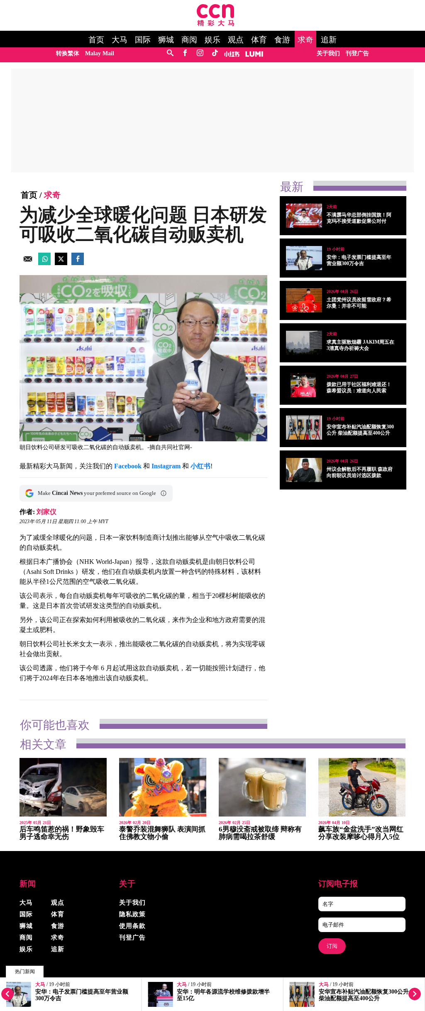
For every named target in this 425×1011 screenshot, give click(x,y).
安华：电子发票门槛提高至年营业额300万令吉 (359, 260)
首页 (96, 40)
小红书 (200, 466)
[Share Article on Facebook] (77, 262)
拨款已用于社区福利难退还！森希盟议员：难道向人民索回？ (359, 390)
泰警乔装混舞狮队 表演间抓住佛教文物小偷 (162, 833)
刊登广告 (357, 53)
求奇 (305, 40)
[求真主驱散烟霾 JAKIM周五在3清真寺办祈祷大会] (304, 343)
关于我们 (328, 53)
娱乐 (212, 40)
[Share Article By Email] (28, 262)
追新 (329, 40)
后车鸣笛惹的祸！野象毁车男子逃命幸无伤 (62, 833)
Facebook (128, 466)
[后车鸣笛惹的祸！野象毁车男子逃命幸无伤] (63, 787)
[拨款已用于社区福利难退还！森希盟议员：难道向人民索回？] (304, 385)
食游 (282, 40)
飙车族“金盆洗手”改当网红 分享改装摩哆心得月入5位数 (360, 836)
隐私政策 (132, 914)
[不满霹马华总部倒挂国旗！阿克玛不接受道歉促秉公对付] (304, 216)
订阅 (332, 946)
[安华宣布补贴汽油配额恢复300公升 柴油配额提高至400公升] (304, 428)
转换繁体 (67, 53)
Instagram (166, 466)
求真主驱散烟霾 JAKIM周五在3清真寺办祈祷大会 (360, 345)
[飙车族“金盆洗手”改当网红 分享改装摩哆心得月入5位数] (361, 787)
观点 (236, 40)
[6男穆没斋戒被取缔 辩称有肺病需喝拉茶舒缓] (262, 787)
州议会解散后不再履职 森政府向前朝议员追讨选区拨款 (360, 472)
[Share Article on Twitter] (61, 262)
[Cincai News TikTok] (214, 53)
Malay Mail (99, 53)
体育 (259, 40)
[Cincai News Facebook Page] (184, 53)
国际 (143, 40)
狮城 (166, 40)
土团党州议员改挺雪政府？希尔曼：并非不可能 (359, 303)
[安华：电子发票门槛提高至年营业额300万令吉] (304, 258)
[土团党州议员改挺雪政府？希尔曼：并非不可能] (304, 300)
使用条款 (132, 925)
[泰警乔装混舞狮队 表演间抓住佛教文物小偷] (162, 787)
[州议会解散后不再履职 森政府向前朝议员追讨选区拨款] (304, 470)
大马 (119, 40)
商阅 (189, 40)
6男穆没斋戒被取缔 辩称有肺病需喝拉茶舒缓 (260, 833)
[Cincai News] (215, 23)
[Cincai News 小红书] (232, 53)
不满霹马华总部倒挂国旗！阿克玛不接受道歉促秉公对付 (359, 218)
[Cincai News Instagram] (199, 53)
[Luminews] (254, 53)
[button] (163, 493)
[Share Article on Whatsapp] (44, 262)
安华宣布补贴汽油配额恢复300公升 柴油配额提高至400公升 (364, 995)
